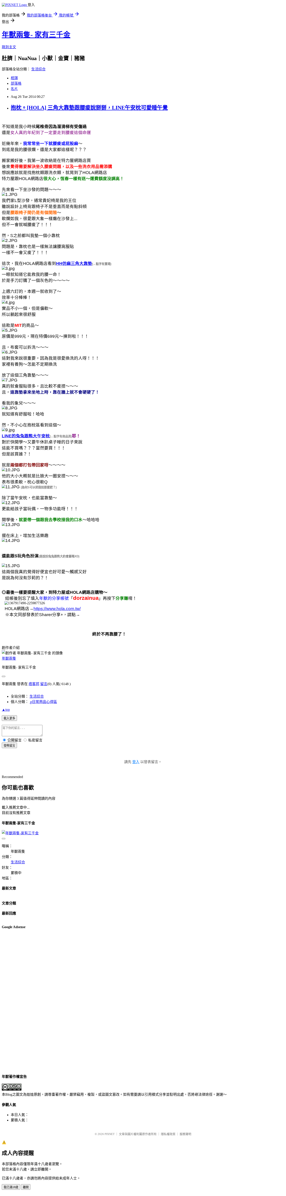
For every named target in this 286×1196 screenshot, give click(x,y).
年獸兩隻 (9, 658)
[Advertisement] (20, 1001)
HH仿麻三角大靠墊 (74, 263)
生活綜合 (38, 69)
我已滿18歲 (11, 1187)
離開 (26, 1187)
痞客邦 (34, 684)
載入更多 (9, 718)
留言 (43, 684)
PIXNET (110, 1134)
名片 (14, 89)
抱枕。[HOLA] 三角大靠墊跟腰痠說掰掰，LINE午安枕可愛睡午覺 (89, 108)
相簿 (14, 78)
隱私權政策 (168, 1134)
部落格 (16, 83)
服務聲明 (185, 1134)
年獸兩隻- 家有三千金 (36, 35)
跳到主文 (9, 47)
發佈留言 (9, 745)
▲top (6, 709)
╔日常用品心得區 (43, 702)
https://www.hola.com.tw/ (57, 608)
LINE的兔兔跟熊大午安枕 (26, 436)
